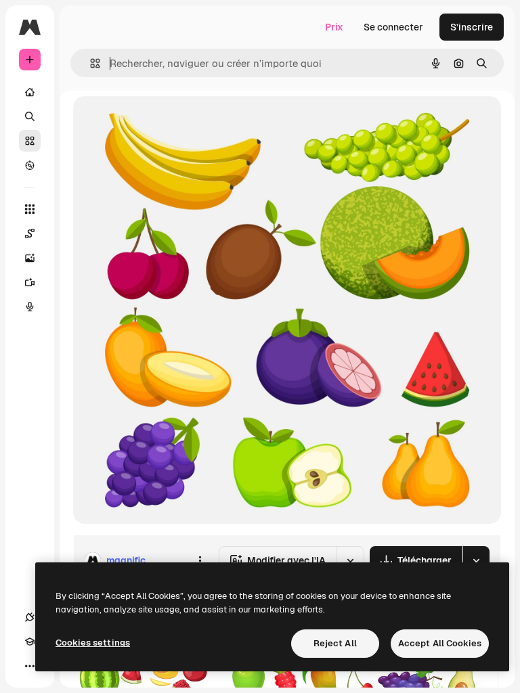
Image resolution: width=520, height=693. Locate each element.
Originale (162, 121)
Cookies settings (93, 642)
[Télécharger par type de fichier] (476, 560)
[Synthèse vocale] (30, 306)
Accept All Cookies (439, 643)
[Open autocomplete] (89, 63)
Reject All (335, 643)
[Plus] (30, 666)
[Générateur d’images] (30, 258)
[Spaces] (30, 233)
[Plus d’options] (199, 560)
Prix (334, 27)
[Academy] (30, 641)
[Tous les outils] (30, 209)
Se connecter (393, 27)
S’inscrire (471, 27)
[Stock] (30, 141)
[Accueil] (30, 92)
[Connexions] (30, 617)
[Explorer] (30, 165)
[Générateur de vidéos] (30, 282)
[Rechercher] (30, 116)
